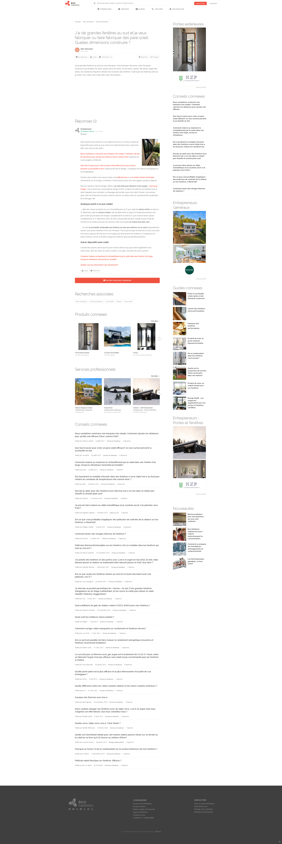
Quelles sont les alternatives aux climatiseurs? (99, 265)
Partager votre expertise (203, 809)
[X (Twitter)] (84, 809)
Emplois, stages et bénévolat (144, 809)
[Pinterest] (88, 809)
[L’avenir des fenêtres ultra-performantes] (179, 319)
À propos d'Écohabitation (142, 804)
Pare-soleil (128, 301)
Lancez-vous (200, 3)
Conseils (78, 22)
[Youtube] (73, 809)
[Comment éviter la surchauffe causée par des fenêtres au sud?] (179, 394)
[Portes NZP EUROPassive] (189, 56)
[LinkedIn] (80, 809)
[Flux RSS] (92, 809)
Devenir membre (139, 806)
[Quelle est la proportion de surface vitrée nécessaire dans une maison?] (179, 379)
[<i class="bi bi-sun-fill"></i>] (279, 841)
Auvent (119, 301)
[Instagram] (77, 809)
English (158, 832)
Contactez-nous (139, 815)
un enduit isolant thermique (142, 177)
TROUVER (159, 9)
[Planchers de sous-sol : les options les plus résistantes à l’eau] (179, 525)
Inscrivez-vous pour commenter (118, 280)
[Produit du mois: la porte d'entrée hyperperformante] (179, 349)
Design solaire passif (116, 742)
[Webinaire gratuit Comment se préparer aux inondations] (179, 555)
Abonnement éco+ (201, 806)
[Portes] (146, 336)
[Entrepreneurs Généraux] (88, 391)
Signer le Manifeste (140, 812)
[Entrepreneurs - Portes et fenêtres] (146, 391)
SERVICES (125, 9)
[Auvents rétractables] (117, 336)
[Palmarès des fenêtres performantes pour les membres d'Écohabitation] (179, 334)
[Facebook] (69, 809)
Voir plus (154, 321)
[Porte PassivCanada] (88, 336)
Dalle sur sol (114, 513)
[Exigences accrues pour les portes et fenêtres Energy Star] (179, 409)
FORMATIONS (105, 9)
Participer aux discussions (203, 812)
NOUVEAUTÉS (178, 9)
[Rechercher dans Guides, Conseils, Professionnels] (95, 3)
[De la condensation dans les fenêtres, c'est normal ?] (179, 364)
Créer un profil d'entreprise (204, 804)
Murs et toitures (88, 22)
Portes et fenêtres (102, 22)
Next (159, 337)
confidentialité (148, 818)
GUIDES (142, 9)
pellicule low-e (123, 177)
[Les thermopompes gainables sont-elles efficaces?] (179, 570)
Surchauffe (109, 301)
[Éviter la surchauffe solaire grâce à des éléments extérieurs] (179, 305)
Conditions (137, 818)
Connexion (213, 3)
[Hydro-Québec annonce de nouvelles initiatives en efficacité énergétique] (179, 540)
